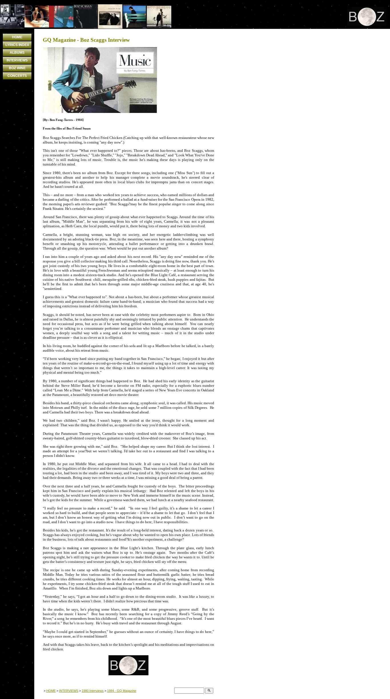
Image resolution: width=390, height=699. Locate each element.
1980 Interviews (93, 690)
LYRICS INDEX (17, 45)
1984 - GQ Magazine (121, 690)
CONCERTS (17, 76)
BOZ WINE (17, 68)
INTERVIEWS (17, 60)
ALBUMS (17, 53)
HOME (17, 37)
